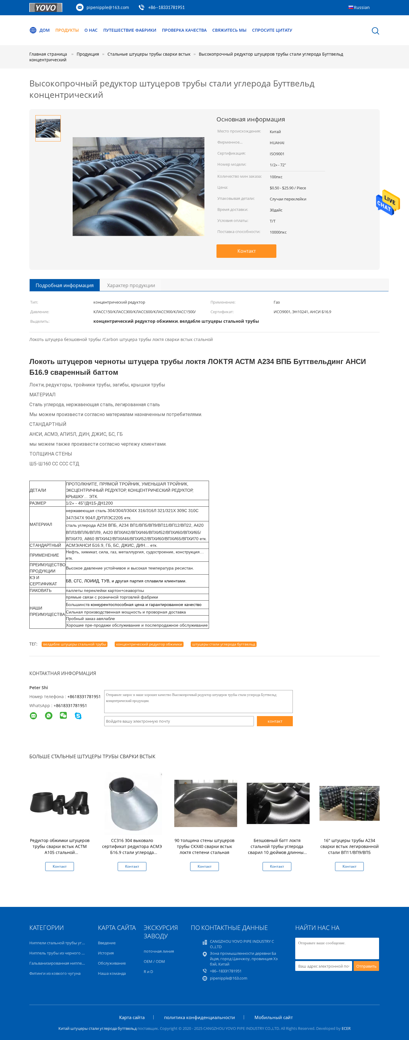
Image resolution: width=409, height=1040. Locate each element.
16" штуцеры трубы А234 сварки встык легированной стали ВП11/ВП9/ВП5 (349, 846)
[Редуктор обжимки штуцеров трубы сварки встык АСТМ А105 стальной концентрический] (60, 803)
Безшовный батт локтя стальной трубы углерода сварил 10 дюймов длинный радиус (277, 849)
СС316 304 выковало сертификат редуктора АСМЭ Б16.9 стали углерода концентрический (132, 849)
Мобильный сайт (274, 1017)
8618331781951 (71, 705)
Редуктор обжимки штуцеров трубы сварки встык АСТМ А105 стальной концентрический (60, 849)
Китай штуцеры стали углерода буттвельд (97, 1028)
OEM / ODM (154, 961)
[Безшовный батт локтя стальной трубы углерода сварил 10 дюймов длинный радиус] (278, 803)
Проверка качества (184, 30)
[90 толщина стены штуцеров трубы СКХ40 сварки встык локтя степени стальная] (205, 803)
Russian (362, 7)
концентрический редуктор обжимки (149, 644)
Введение (107, 942)
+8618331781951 (84, 696)
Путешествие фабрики (129, 30)
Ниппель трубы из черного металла (63, 953)
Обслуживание (112, 963)
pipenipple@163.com (108, 7)
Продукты (67, 30)
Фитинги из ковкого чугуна (55, 973)
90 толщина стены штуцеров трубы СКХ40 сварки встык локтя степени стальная (204, 846)
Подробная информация (65, 285)
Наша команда (112, 973)
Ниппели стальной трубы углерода (62, 942)
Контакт (246, 251)
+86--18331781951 (166, 8)
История (106, 953)
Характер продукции (131, 285)
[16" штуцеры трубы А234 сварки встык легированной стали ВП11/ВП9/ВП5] (350, 803)
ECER (346, 1028)
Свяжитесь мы (229, 30)
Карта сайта (132, 1017)
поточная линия (159, 951)
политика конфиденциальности (199, 1017)
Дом (45, 30)
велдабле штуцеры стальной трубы (74, 644)
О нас (91, 30)
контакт (275, 721)
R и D (148, 971)
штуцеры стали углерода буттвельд (223, 644)
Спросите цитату (272, 30)
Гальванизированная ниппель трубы (64, 963)
